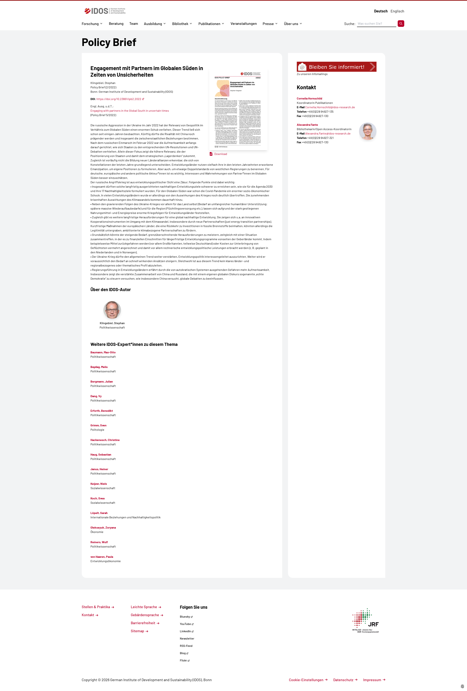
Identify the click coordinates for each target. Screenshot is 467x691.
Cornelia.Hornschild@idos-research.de (330, 107)
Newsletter (187, 638)
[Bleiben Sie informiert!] (337, 67)
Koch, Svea (97, 498)
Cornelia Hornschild (309, 98)
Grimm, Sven (98, 425)
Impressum (372, 679)
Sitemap (138, 631)
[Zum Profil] (368, 131)
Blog (183, 653)
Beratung (116, 23)
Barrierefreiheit (143, 623)
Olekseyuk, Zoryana (103, 527)
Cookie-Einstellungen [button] (306, 679)
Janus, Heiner (99, 469)
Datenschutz (343, 679)
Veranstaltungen (244, 23)
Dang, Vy (96, 396)
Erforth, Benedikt (101, 410)
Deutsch (381, 11)
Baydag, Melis (99, 366)
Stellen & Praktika (96, 606)
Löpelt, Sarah (99, 513)
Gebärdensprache (145, 615)
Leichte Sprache (144, 606)
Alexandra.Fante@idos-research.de (328, 133)
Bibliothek (180, 23)
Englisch (397, 11)
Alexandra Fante (307, 124)
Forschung (90, 23)
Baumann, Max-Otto (103, 352)
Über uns (291, 23)
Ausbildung (153, 23)
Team (133, 23)
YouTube (186, 623)
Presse (268, 23)
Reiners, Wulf (99, 542)
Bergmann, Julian (101, 381)
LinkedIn (186, 631)
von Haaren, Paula (101, 556)
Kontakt (88, 615)
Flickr (184, 660)
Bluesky (185, 616)
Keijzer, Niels (98, 483)
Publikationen (209, 23)
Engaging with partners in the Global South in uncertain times (129, 110)
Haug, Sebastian (100, 454)
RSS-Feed (186, 645)
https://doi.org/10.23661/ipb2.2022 (119, 99)
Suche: (350, 23)
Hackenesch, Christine (105, 440)
